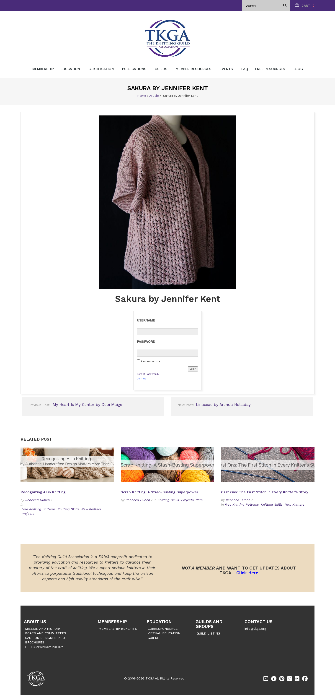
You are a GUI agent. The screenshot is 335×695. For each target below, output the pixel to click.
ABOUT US (35, 621)
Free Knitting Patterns (38, 509)
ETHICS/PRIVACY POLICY (44, 647)
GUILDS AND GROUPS (209, 624)
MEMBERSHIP (112, 621)
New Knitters (91, 509)
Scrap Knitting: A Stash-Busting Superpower (159, 492)
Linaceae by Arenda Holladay (214, 404)
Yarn (199, 500)
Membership (43, 69)
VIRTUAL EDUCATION (164, 633)
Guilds (161, 69)
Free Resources (270, 69)
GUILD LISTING (208, 633)
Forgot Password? (148, 374)
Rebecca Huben (37, 500)
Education (71, 69)
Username (146, 320)
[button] (304, 5)
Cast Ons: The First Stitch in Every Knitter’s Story (264, 492)
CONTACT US (259, 621)
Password (146, 341)
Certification (101, 69)
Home (141, 95)
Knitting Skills (68, 509)
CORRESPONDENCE (163, 628)
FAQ (244, 69)
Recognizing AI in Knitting (44, 492)
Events (227, 69)
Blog (298, 69)
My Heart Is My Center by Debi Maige (75, 404)
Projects (28, 513)
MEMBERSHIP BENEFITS (118, 628)
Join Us (141, 378)
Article (154, 95)
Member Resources (194, 69)
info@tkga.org (255, 628)
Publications (134, 69)
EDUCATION (159, 621)
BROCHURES (34, 642)
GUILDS (153, 638)
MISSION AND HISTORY (43, 628)
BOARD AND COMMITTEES (45, 633)
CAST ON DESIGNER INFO (45, 638)
